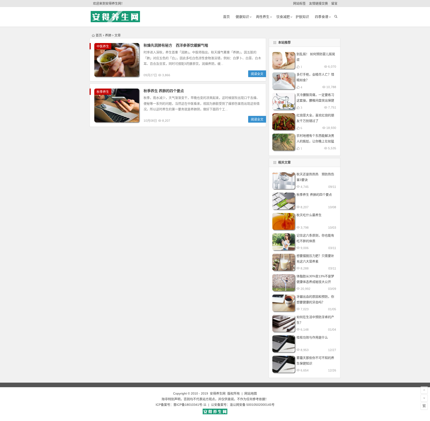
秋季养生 (103, 91)
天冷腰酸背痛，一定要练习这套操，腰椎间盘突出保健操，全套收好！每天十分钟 (315, 100)
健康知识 (242, 17)
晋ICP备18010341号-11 (189, 404)
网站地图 (250, 393)
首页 (99, 35)
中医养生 (103, 46)
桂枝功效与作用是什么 (312, 337)
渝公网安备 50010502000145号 (252, 404)
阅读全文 (257, 74)
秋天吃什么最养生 (309, 215)
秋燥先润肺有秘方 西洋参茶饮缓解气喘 (176, 45)
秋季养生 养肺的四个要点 (164, 91)
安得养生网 (218, 393)
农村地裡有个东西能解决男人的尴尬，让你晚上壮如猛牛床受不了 (315, 141)
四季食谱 (321, 17)
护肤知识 (302, 17)
